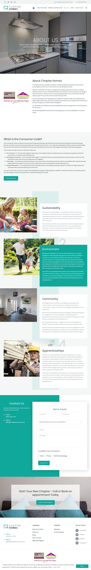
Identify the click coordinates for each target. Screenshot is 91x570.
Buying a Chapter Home (55, 8)
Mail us (8, 420)
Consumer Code (11, 178)
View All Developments (45, 502)
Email (42, 456)
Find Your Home (42, 8)
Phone (48, 456)
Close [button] (82, 566)
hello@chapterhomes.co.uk (15, 422)
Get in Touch (79, 8)
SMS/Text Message (60, 456)
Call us (8, 414)
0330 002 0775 (11, 417)
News (72, 8)
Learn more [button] (56, 567)
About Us (66, 8)
